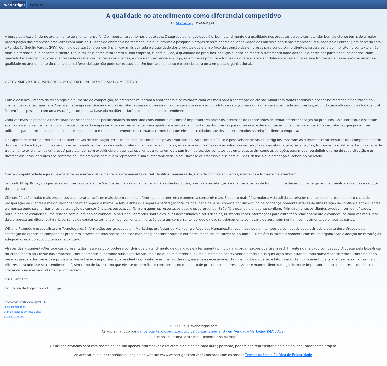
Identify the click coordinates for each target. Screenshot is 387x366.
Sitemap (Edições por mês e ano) (22, 311)
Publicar (35, 4)
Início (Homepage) (14, 306)
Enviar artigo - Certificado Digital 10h (25, 302)
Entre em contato (14, 316)
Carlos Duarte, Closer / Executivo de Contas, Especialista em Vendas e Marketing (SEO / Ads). (211, 331)
